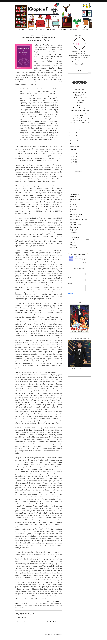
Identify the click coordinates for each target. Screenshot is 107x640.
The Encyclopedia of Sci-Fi (79, 240)
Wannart (73, 245)
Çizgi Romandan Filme (78, 110)
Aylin (75, 256)
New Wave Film (75, 224)
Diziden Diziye (78, 113)
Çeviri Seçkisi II (43, 603)
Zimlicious (73, 247)
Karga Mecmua (75, 212)
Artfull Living (75, 194)
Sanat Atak (73, 232)
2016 (73, 165)
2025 (73, 132)
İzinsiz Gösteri (75, 207)
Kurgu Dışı (27, 605)
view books (85, 262)
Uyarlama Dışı (84, 29)
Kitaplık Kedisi (75, 217)
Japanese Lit (74, 209)
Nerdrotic (73, 222)
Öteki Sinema (74, 227)
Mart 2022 (74, 144)
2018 (73, 159)
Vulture (72, 242)
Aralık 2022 (74, 141)
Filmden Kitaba (51, 29)
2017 (73, 162)
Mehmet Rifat (49, 605)
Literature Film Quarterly (78, 219)
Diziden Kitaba (62, 29)
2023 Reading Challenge (78, 254)
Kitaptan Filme (40, 29)
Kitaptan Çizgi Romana (78, 118)
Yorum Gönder (22, 617)
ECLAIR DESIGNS (57, 634)
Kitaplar (78, 95)
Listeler (78, 102)
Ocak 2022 (74, 149)
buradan (37, 66)
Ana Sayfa (21, 29)
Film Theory (74, 202)
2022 (73, 138)
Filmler (78, 100)
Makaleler (37, 605)
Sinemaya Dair (75, 237)
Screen (72, 235)
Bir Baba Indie (75, 199)
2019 (73, 156)
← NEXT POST (21, 622)
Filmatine (73, 204)
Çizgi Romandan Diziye (78, 123)
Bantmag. (73, 196)
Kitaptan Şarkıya (78, 120)
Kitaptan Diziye (73, 29)
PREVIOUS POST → (53, 622)
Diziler (78, 105)
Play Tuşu (73, 230)
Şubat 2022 (74, 146)
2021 (73, 153)
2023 (73, 135)
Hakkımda (30, 29)
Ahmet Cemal (29, 603)
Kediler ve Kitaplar (76, 214)
